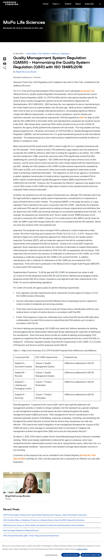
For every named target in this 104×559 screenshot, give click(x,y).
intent (82, 118)
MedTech (46, 54)
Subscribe (89, 4)
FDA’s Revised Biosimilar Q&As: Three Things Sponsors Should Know (31, 536)
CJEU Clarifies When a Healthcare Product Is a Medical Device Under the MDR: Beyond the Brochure (43, 520)
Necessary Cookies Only (91, 555)
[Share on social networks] (4, 67)
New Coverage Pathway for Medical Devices (21, 530)
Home (45, 4)
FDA (40, 54)
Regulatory (65, 54)
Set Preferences (51, 555)
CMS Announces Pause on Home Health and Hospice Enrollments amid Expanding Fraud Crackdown (43, 525)
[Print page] (4, 63)
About (78, 4)
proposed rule (87, 91)
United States (31, 54)
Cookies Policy (82, 549)
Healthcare (55, 54)
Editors (68, 4)
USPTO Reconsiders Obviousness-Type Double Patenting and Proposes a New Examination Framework (45, 515)
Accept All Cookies (71, 555)
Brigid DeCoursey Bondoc (26, 72)
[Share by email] (4, 58)
